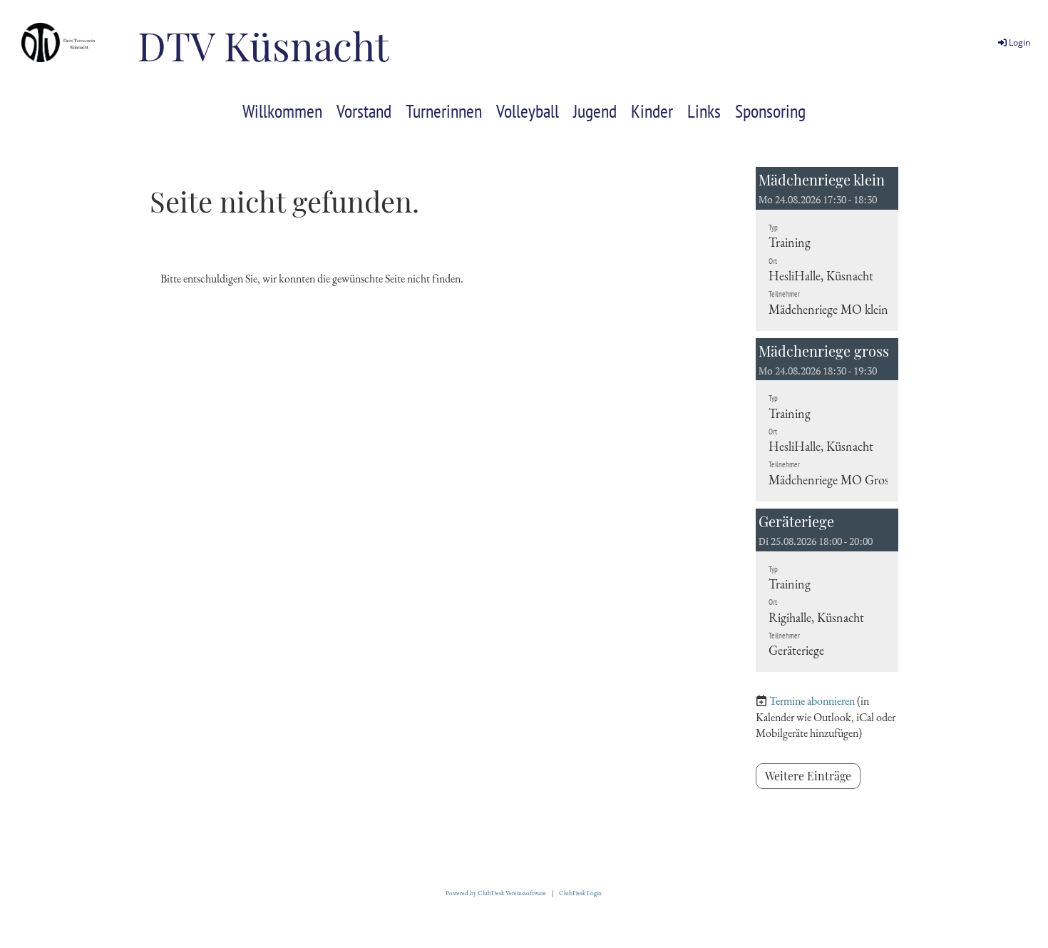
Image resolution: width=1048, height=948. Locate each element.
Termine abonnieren (812, 700)
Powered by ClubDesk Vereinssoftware (496, 893)
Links (704, 111)
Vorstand (364, 111)
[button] (827, 248)
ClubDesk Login (580, 893)
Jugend (595, 111)
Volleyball (527, 111)
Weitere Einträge (808, 775)
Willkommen (282, 111)
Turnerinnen (444, 111)
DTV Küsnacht (263, 45)
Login (1019, 42)
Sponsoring (770, 111)
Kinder (652, 111)
